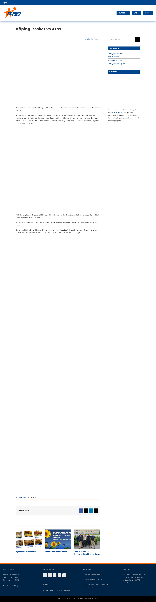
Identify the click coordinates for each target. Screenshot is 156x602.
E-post (5, 3)
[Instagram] (59, 575)
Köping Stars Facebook (116, 53)
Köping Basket (22, 497)
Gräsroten (117, 112)
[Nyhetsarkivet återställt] (29, 539)
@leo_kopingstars (63, 590)
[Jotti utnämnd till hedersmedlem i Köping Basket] (87, 539)
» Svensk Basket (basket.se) (133, 577)
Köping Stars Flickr (114, 56)
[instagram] (149, 3)
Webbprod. (88, 598)
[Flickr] (50, 575)
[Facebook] (45, 575)
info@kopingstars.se (16, 585)
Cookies (95, 598)
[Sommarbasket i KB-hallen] (58, 539)
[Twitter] (54, 575)
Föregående (88, 39)
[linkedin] (152, 3)
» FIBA (125, 583)
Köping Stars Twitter (115, 61)
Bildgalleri (33, 539)
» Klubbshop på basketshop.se (134, 575)
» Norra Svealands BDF (131, 580)
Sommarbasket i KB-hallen (54, 539)
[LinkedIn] (64, 575)
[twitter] (145, 3)
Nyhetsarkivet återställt (25, 539)
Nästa (97, 39)
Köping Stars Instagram (116, 63)
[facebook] (142, 3)
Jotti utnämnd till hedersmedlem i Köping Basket (84, 539)
